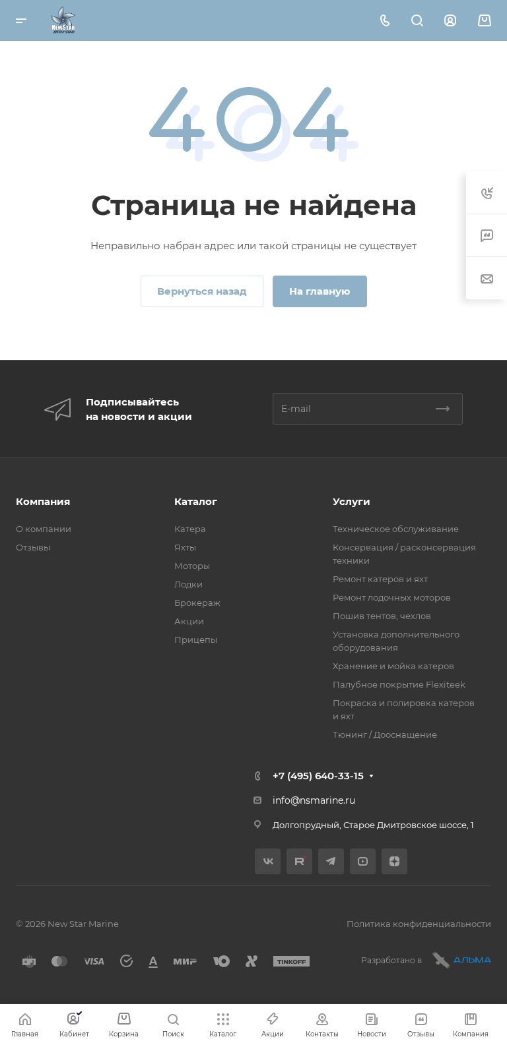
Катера (190, 528)
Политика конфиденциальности (419, 923)
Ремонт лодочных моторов (392, 597)
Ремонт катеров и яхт (380, 579)
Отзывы (33, 547)
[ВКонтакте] (268, 861)
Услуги (351, 501)
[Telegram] (331, 861)
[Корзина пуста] (484, 21)
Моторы (192, 565)
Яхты (185, 547)
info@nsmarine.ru (314, 800)
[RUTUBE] (299, 861)
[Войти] (450, 21)
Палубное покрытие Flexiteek (399, 684)
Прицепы (195, 639)
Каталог (195, 501)
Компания (43, 501)
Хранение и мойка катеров (393, 666)
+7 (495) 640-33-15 (318, 775)
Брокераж (197, 602)
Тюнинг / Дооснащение (385, 734)
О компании (43, 528)
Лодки (188, 584)
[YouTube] (363, 861)
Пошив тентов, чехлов (382, 615)
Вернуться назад (202, 291)
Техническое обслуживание (396, 528)
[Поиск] (417, 21)
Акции (189, 621)
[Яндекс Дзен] (394, 861)
